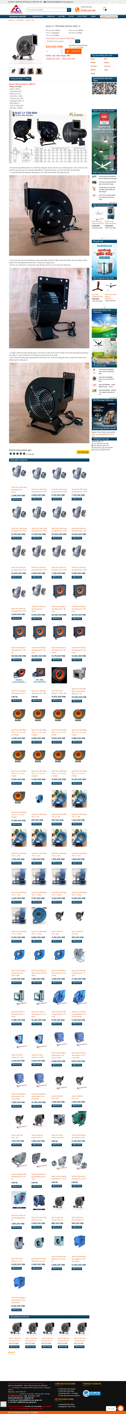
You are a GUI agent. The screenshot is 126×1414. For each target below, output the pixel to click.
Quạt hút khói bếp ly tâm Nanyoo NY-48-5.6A (79, 609)
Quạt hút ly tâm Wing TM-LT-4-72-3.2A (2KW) (59, 732)
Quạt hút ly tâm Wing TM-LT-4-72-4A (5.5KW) (39, 773)
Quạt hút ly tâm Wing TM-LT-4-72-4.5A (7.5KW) (59, 773)
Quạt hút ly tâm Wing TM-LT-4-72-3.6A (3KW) (79, 732)
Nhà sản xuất (38, 16)
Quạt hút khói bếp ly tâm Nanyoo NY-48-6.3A (59, 609)
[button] (99, 238)
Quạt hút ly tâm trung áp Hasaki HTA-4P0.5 (19, 489)
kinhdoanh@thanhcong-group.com (61, 2)
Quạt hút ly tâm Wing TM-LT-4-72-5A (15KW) (18, 814)
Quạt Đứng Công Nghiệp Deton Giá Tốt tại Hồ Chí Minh (106, 371)
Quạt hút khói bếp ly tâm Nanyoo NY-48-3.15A (79, 650)
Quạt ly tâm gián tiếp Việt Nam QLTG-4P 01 (18, 1176)
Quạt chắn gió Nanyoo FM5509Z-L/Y (104, 434)
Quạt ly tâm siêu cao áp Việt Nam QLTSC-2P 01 (39, 1176)
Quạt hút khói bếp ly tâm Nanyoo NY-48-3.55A (59, 650)
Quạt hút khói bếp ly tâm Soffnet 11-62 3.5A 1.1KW (79, 1055)
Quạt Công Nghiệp (36, 1406)
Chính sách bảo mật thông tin (69, 1395)
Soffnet (93, 62)
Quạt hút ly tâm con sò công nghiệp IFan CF (18, 1217)
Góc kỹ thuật (82, 16)
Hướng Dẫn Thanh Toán (67, 1406)
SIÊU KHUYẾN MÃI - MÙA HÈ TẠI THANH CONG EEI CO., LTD (107, 392)
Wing (106, 70)
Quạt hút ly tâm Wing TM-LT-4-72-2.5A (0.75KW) (18, 732)
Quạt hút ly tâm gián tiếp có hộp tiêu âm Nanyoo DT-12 (79, 691)
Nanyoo (107, 62)
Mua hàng (17, 499)
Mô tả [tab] (28, 79)
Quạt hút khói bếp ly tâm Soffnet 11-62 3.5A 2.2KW (18, 1096)
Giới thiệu (61, 16)
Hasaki (93, 73)
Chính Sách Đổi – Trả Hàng (68, 1393)
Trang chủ (50, 16)
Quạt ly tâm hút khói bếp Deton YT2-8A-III (59, 1259)
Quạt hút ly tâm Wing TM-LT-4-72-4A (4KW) (18, 773)
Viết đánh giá (83, 452)
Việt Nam (94, 66)
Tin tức (71, 16)
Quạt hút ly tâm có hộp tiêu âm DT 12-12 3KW (39, 1014)
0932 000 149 (37, 2)
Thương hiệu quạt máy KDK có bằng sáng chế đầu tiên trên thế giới (107, 189)
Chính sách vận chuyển (67, 1389)
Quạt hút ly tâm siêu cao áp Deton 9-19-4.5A (79, 973)
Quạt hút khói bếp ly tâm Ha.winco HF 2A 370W (59, 973)
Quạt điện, (28, 1406)
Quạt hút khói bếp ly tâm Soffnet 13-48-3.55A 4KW (18, 1300)
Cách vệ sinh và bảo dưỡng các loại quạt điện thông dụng (107, 197)
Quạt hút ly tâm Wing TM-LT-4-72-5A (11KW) (79, 773)
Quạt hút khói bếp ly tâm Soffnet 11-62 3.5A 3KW (39, 1096)
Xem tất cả (113, 202)
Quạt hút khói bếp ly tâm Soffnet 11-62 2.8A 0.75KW (59, 1055)
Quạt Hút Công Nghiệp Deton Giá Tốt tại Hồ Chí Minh (106, 379)
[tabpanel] (49, 264)
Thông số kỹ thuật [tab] (17, 79)
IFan (105, 59)
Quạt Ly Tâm (30, 20)
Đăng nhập (113, 16)
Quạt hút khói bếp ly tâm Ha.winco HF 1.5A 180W (39, 973)
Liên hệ (93, 16)
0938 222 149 (20, 2)
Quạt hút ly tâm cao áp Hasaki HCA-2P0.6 (39, 609)
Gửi (77, 41)
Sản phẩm (20, 20)
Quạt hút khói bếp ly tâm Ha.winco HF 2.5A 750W (18, 973)
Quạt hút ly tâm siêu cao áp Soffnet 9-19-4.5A (59, 1014)
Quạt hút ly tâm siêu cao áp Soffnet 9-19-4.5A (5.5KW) (79, 1014)
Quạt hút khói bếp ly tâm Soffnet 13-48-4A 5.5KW (79, 1259)
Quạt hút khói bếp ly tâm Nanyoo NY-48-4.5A (39, 650)
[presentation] (103, 236)
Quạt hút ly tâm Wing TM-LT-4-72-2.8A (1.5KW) (39, 732)
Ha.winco (107, 66)
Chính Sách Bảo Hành (66, 1391)
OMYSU (93, 70)
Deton (93, 59)
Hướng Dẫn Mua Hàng (66, 1404)
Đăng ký (104, 16)
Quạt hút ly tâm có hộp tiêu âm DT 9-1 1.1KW (18, 1014)
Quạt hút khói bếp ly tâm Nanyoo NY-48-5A (18, 650)
